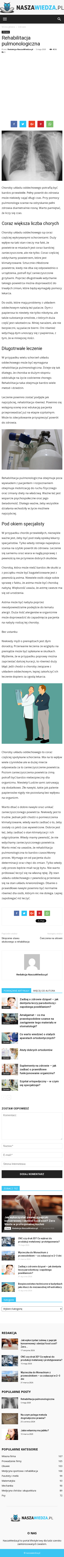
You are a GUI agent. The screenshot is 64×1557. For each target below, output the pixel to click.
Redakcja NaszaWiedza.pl (20, 49)
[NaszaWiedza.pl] (32, 7)
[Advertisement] (32, 87)
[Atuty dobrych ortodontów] (10, 1053)
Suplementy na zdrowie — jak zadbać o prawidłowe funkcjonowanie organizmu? (38, 1069)
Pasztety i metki (10, 1475)
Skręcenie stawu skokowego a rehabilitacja (16, 940)
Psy (3, 1495)
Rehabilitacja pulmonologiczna (37, 1399)
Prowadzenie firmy (11, 1461)
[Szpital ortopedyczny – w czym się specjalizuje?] (10, 1085)
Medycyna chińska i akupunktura (19, 1490)
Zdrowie (6, 32)
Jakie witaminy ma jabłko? (35, 1430)
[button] (59, 19)
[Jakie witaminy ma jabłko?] (10, 1434)
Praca (7, 1228)
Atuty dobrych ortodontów (36, 1050)
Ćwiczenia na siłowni (51, 938)
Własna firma (9, 1456)
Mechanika (7, 1485)
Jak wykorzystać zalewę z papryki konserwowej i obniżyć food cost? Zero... (39, 1343)
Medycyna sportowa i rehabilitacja (20, 1470)
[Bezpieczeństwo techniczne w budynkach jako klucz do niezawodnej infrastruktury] (8, 1287)
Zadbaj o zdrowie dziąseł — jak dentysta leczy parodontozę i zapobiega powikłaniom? (39, 1003)
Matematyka (8, 1480)
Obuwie (6, 1466)
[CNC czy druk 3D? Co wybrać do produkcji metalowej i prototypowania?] (8, 1242)
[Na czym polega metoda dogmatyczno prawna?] (10, 1418)
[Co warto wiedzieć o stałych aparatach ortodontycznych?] (10, 1038)
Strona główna (8, 27)
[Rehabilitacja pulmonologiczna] (10, 1403)
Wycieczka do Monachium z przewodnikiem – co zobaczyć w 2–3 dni (40, 1375)
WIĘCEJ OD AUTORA (44, 990)
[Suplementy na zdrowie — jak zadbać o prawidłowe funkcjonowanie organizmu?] (10, 1069)
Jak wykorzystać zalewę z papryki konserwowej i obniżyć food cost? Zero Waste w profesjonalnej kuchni (29, 1221)
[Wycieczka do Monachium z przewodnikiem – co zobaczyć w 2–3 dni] (8, 1256)
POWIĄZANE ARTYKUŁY (16, 990)
